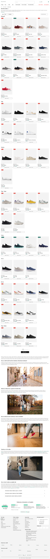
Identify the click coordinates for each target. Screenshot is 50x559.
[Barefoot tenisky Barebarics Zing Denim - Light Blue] (6, 334)
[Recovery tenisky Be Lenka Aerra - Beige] (19, 267)
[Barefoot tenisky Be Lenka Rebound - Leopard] (31, 66)
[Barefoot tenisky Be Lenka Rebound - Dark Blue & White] (43, 45)
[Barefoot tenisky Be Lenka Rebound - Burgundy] (19, 25)
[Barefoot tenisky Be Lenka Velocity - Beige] (31, 156)
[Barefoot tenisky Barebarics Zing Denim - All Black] (31, 334)
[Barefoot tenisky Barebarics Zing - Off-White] (19, 220)
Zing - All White (3, 119)
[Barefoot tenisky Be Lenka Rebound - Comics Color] (31, 25)
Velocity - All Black (3, 165)
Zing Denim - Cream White (17, 343)
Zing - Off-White (15, 229)
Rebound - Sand (40, 34)
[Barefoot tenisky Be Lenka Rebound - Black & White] (31, 45)
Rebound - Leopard (28, 75)
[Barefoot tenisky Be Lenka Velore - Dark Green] (19, 244)
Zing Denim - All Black (28, 343)
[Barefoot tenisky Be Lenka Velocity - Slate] (6, 176)
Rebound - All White (4, 34)
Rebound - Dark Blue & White (42, 54)
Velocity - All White (15, 165)
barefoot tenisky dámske (38, 451)
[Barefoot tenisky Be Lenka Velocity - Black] (43, 156)
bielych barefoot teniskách (12, 392)
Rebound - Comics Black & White (42, 75)
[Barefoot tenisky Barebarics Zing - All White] (6, 110)
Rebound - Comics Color (28, 34)
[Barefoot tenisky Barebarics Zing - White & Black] (6, 130)
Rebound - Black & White (28, 54)
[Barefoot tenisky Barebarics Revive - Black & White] (43, 290)
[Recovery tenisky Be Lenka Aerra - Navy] (31, 267)
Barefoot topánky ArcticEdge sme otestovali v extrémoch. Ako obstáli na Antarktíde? (31, 531)
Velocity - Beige (27, 165)
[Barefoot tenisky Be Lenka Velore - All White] (31, 244)
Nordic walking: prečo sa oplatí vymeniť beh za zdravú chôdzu (31, 534)
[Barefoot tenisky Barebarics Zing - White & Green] (43, 200)
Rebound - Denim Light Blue (17, 54)
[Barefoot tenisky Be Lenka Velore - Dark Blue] (43, 244)
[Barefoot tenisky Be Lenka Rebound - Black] (19, 66)
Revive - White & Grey (4, 299)
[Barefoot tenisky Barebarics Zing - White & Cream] (31, 110)
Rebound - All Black (3, 54)
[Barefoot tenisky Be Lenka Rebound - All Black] (6, 45)
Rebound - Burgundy (16, 34)
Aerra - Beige (15, 276)
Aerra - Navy (27, 276)
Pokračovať (2, 12)
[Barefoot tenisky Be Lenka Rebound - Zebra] (6, 66)
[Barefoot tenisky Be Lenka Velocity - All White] (19, 156)
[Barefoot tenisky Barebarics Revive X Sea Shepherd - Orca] (31, 311)
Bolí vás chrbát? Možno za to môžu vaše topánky (31, 536)
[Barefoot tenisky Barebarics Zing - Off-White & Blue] (6, 200)
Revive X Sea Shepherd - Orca (29, 320)
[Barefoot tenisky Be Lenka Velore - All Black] (6, 244)
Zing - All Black (15, 119)
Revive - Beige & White (16, 299)
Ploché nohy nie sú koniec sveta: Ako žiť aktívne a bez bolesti (31, 538)
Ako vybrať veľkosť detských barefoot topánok (31, 540)
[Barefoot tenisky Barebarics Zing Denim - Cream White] (19, 334)
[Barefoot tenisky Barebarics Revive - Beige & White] (19, 290)
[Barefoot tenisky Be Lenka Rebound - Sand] (43, 25)
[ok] (33, 2)
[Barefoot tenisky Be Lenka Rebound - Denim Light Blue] (19, 45)
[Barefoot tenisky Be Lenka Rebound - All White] (6, 25)
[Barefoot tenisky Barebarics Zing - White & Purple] (19, 200)
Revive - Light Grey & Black (17, 320)
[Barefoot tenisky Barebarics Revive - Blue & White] (31, 290)
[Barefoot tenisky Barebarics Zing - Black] (6, 220)
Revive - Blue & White (28, 299)
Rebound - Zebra (3, 75)
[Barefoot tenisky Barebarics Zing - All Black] (19, 110)
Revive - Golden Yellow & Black (5, 320)
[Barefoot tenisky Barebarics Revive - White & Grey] (6, 290)
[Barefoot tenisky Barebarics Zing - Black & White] (43, 110)
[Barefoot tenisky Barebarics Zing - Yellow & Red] (31, 200)
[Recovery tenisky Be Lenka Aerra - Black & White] (6, 267)
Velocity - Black (40, 165)
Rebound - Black (15, 75)
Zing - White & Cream (28, 119)
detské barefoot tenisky (41, 452)
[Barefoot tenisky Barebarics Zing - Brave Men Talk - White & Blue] (31, 130)
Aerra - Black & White (4, 276)
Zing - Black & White (40, 119)
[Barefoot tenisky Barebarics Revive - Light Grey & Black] (19, 311)
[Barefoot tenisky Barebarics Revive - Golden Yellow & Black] (6, 311)
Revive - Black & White (41, 299)
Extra (5, 14)
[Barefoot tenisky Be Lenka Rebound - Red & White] (6, 87)
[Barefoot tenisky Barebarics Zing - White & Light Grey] (19, 130)
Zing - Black (2, 229)
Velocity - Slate (3, 185)
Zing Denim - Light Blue (4, 343)
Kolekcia (10, 14)
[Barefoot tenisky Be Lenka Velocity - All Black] (6, 156)
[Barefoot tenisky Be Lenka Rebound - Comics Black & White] (43, 66)
